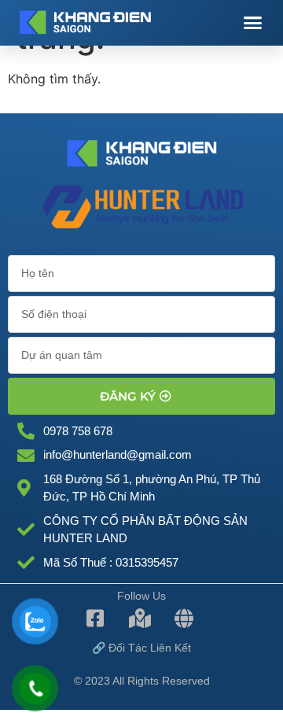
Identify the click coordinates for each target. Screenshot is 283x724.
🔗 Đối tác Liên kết (141, 647)
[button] (253, 23)
